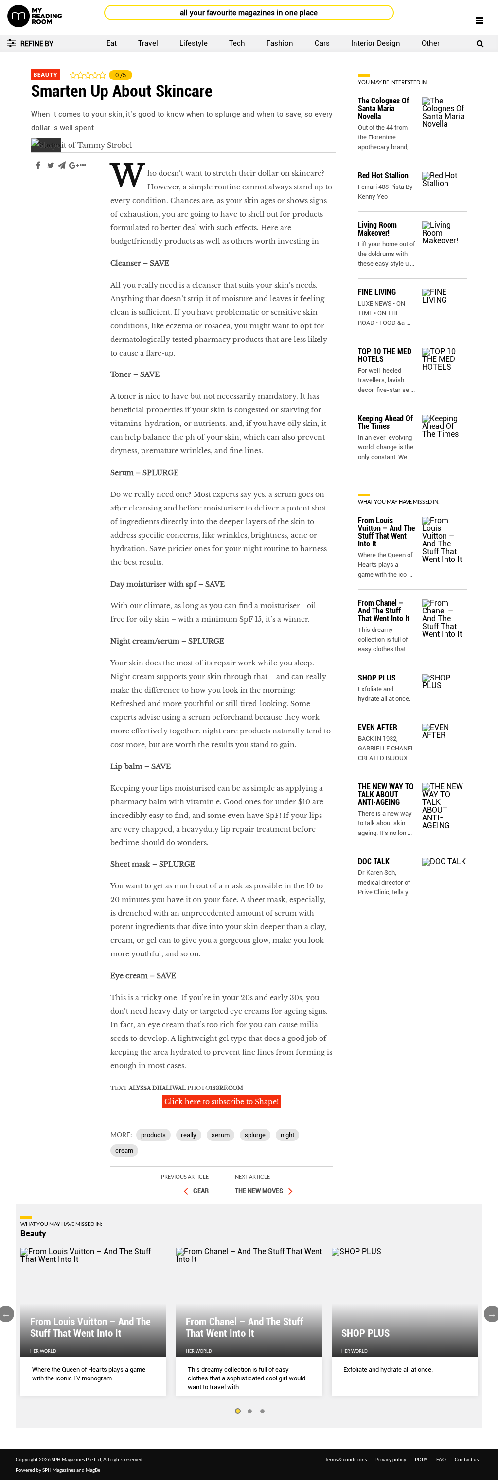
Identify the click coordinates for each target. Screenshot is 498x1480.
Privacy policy (390, 1459)
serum (221, 1135)
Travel (148, 43)
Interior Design (375, 43)
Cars (322, 43)
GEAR (201, 1191)
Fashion (280, 43)
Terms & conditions (346, 1459)
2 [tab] (250, 1411)
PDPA (421, 1459)
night (287, 1135)
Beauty (45, 74)
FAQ (441, 1459)
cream (124, 1150)
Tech (237, 43)
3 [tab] (262, 1411)
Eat (112, 43)
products (153, 1135)
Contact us (467, 1459)
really (188, 1135)
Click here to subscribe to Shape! (221, 1101)
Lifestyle (193, 43)
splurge (255, 1135)
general (44, 194)
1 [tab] (237, 1411)
